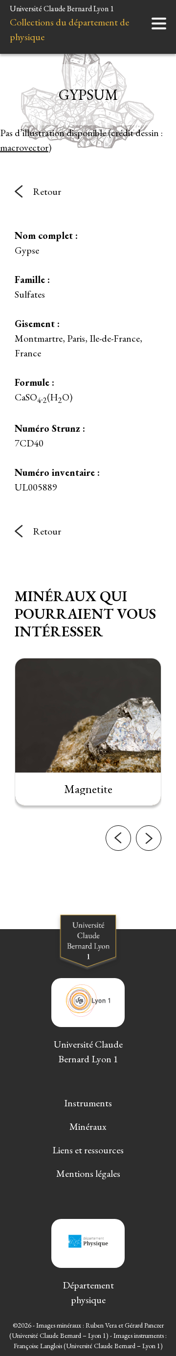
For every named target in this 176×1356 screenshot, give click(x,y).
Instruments (88, 1103)
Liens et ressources (88, 1150)
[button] (118, 838)
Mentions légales (88, 1173)
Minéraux (88, 1126)
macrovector (24, 147)
